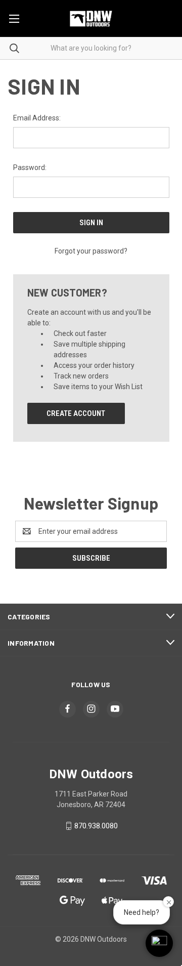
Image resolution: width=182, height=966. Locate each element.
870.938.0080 (96, 825)
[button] (159, 943)
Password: (30, 167)
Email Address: (37, 118)
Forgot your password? (91, 251)
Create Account (76, 413)
